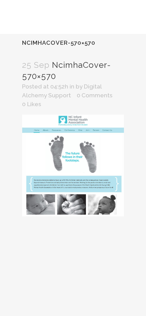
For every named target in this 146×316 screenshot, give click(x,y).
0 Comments (94, 95)
